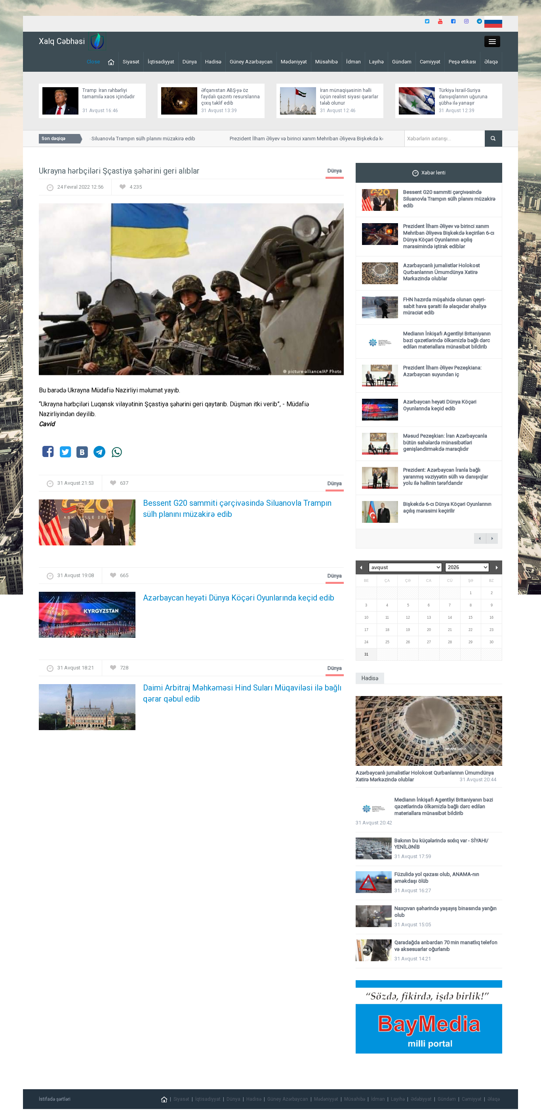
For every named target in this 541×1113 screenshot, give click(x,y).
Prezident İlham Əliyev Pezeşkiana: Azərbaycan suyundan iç (442, 371)
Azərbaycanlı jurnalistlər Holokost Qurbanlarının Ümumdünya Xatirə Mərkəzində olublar (441, 272)
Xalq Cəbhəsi (62, 41)
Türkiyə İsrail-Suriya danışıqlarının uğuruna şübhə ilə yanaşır (463, 97)
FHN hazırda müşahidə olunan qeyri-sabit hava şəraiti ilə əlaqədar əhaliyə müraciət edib (444, 306)
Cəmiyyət (430, 62)
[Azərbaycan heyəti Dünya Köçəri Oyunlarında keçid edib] (87, 617)
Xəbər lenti (433, 173)
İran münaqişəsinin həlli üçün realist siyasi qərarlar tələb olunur (349, 97)
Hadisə (213, 62)
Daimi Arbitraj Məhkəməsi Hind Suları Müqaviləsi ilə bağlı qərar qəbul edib (242, 693)
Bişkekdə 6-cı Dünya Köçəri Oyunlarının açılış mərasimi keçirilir (447, 507)
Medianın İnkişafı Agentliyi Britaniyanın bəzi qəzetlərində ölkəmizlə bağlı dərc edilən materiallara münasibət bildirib (447, 340)
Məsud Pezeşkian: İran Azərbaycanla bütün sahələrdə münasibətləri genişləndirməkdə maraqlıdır (445, 442)
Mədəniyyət (294, 62)
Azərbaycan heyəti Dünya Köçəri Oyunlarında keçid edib (238, 597)
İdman (353, 62)
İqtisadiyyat (161, 62)
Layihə (376, 62)
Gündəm (401, 62)
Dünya (190, 62)
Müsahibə (326, 62)
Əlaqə (491, 62)
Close (93, 62)
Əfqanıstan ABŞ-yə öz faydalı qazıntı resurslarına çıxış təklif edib (230, 97)
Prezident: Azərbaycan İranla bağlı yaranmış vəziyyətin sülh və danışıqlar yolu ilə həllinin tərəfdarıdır (445, 476)
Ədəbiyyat (421, 1099)
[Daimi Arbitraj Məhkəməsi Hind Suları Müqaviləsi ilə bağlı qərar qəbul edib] (87, 709)
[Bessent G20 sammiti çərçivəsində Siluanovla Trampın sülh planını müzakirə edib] (87, 525)
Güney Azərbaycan (251, 62)
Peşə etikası (462, 62)
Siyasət (131, 62)
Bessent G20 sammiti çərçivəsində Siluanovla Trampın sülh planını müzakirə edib (91, 139)
